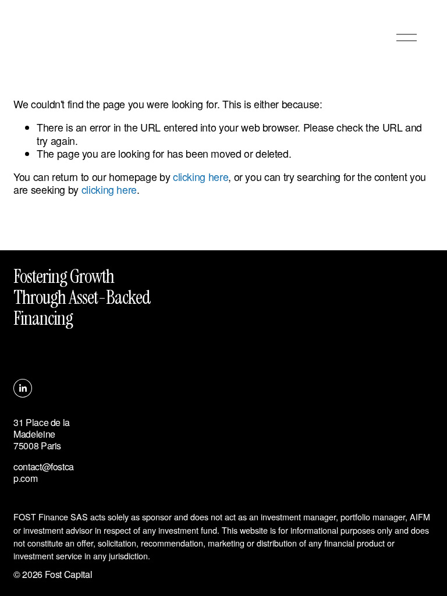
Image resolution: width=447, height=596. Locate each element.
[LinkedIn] (22, 388)
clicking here (200, 176)
